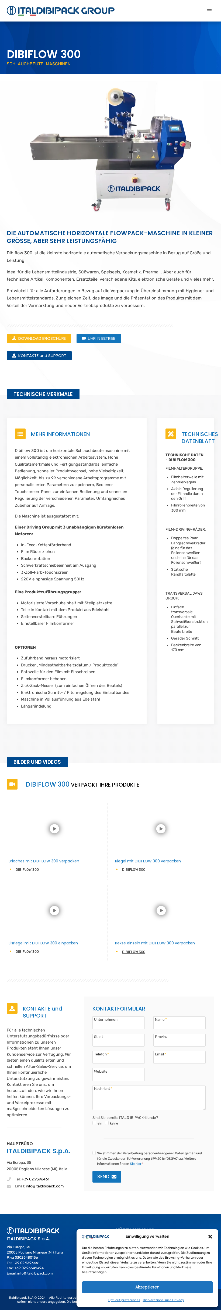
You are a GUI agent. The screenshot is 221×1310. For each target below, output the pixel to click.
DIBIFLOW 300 (27, 870)
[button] (210, 1236)
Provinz (161, 1036)
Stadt (98, 1036)
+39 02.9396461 (35, 1179)
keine (114, 1123)
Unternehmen (106, 1019)
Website (101, 1071)
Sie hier (135, 1164)
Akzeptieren (147, 1287)
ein (100, 1123)
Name (161, 1019)
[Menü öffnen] (209, 10)
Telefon (101, 1054)
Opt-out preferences (124, 1300)
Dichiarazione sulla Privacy (163, 1300)
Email (160, 1054)
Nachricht (103, 1088)
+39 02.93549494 (29, 1268)
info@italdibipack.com (45, 1186)
